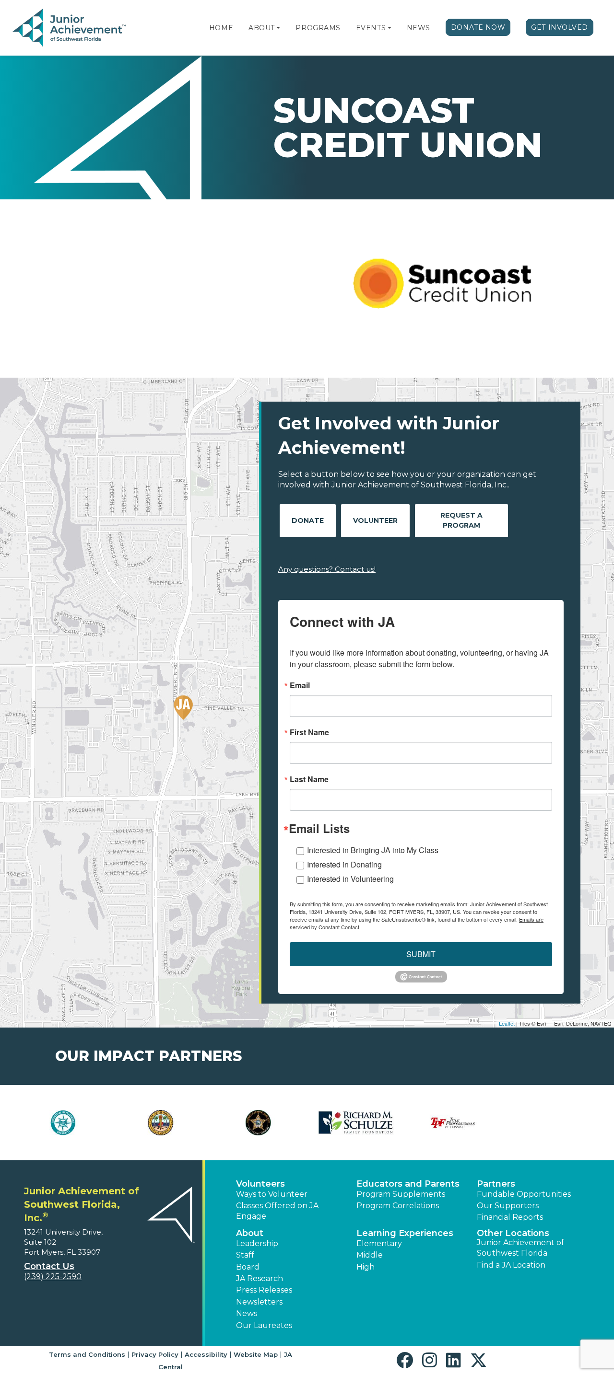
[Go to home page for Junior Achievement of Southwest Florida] (70, 28)
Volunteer (375, 520)
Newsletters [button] (259, 1301)
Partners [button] (496, 1183)
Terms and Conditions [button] (87, 1354)
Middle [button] (369, 1254)
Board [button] (248, 1266)
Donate (308, 520)
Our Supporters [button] (508, 1205)
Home (221, 27)
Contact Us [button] (49, 1266)
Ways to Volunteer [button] (271, 1194)
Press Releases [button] (264, 1289)
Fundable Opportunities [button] (524, 1194)
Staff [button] (245, 1254)
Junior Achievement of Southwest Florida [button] (520, 1248)
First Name (309, 732)
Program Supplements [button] (400, 1194)
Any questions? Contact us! (327, 569)
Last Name (309, 779)
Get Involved (559, 27)
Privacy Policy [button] (154, 1354)
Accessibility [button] (206, 1354)
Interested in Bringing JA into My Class (372, 849)
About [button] (249, 1233)
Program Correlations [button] (397, 1205)
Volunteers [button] (260, 1183)
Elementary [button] (379, 1243)
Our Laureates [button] (264, 1325)
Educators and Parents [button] (408, 1183)
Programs (317, 27)
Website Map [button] (256, 1354)
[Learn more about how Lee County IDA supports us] (63, 1123)
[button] (278, 27)
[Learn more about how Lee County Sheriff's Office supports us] (258, 1123)
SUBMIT (421, 953)
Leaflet (507, 1023)
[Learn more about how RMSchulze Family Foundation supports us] (355, 1123)
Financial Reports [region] (510, 1217)
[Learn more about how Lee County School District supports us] (160, 1123)
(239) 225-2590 (53, 1276)
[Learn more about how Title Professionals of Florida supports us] (453, 1123)
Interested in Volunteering (350, 878)
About (261, 27)
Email (300, 685)
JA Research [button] (259, 1278)
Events (371, 27)
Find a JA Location (511, 1265)
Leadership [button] (257, 1243)
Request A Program (461, 520)
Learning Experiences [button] (404, 1233)
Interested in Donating (344, 864)
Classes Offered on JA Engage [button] (277, 1211)
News (418, 27)
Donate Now (478, 27)
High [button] (365, 1266)
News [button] (246, 1313)
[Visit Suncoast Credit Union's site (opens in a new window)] (444, 288)
